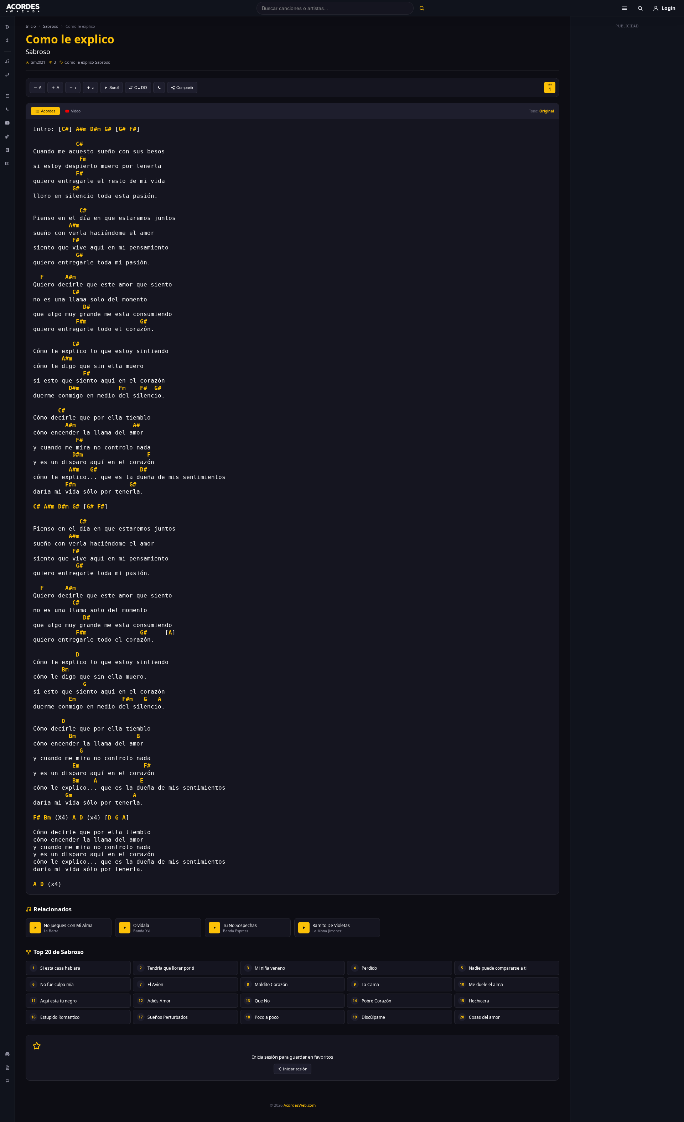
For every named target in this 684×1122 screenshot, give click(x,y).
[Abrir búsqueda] (640, 8)
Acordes (48, 111)
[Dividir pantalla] (7, 163)
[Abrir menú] (624, 8)
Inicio (31, 26)
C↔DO (140, 87)
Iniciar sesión (295, 1068)
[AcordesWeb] (31, 8)
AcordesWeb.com (300, 1105)
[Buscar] (422, 8)
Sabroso (50, 26)
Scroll (114, 87)
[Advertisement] (627, 138)
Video (76, 111)
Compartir (184, 87)
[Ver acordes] (7, 150)
